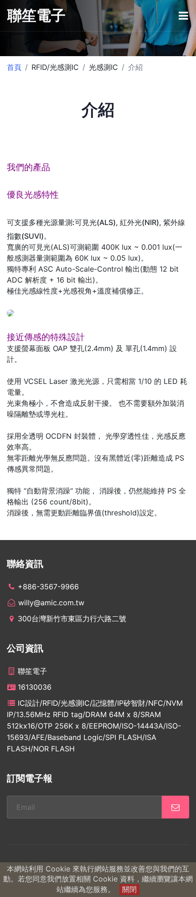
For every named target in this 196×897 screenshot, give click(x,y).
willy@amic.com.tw (50, 602)
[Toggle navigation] (183, 15)
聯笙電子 (36, 15)
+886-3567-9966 (48, 586)
